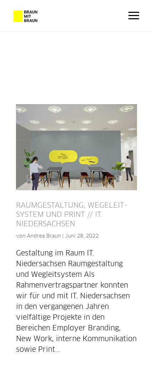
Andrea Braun (44, 236)
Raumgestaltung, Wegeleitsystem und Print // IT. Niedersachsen (71, 215)
